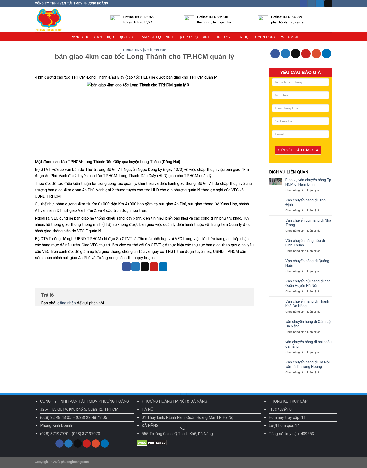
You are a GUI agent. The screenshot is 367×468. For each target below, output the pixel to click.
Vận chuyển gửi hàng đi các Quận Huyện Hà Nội (308, 283)
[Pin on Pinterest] (154, 266)
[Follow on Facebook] (303, 3)
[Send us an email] (328, 3)
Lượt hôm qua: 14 (284, 425)
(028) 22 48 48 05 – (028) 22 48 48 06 (73, 417)
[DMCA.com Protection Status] (152, 442)
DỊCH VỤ (125, 37)
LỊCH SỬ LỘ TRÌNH (194, 37)
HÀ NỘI (148, 409)
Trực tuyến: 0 (280, 409)
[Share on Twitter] (135, 266)
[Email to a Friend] (145, 266)
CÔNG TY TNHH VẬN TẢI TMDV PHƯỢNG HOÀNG (84, 401)
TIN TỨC (222, 37)
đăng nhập (66, 303)
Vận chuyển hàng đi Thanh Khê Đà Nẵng (307, 303)
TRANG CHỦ (79, 37)
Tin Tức (160, 50)
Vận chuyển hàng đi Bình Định (305, 202)
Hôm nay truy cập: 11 (287, 417)
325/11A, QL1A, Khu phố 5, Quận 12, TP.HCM (79, 409)
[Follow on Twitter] (320, 3)
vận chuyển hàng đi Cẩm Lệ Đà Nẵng (308, 323)
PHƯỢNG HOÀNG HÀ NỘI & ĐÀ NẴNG (174, 401)
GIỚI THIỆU (104, 37)
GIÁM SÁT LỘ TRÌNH (155, 37)
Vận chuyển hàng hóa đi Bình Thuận (305, 242)
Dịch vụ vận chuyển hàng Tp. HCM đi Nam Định (308, 182)
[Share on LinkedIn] (163, 266)
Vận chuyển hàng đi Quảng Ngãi (307, 263)
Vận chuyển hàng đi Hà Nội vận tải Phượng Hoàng (307, 364)
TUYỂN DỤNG (265, 37)
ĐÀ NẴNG (150, 425)
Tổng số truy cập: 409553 (291, 433)
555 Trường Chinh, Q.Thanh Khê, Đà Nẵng (177, 433)
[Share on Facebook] (126, 266)
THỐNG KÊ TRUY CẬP (288, 401)
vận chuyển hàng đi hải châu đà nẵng (308, 344)
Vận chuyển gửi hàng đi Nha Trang (308, 222)
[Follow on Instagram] (311, 3)
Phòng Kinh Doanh (56, 425)
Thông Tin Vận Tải (137, 50)
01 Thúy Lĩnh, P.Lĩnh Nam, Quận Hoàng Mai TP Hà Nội (188, 417)
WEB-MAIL (290, 37)
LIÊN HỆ (241, 37)
